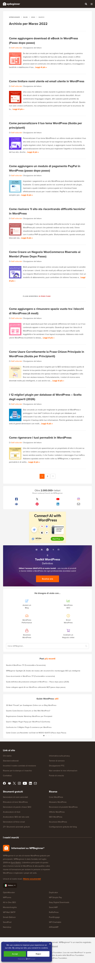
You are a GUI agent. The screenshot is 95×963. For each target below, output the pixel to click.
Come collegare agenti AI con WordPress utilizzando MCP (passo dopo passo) (35, 687)
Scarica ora (47, 578)
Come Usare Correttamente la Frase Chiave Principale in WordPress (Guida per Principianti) (46, 354)
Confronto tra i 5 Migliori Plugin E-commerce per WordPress (29, 727)
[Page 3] (49, 735)
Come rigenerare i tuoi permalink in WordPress (40, 437)
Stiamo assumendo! (32, 878)
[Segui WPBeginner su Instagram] (78, 499)
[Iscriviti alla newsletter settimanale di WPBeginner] (78, 504)
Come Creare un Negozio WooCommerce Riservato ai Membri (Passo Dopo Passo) (44, 254)
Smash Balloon (9, 917)
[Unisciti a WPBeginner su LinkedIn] (58, 504)
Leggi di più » (41, 67)
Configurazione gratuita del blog (63, 826)
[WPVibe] (47, 527)
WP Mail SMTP (9, 912)
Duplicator (53, 892)
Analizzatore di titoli (11, 811)
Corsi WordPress (56, 797)
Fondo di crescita (56, 775)
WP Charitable (55, 922)
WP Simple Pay (55, 897)
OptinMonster (9, 892)
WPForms (7, 897)
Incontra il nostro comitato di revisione (19, 765)
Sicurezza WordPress (58, 821)
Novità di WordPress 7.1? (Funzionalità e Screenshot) (26, 665)
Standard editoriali (11, 760)
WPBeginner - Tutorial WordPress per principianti (11, 3)
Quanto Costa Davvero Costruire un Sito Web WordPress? (28, 710)
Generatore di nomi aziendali (15, 797)
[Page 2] (46, 735)
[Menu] (91, 3)
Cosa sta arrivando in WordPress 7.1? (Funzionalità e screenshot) (30, 676)
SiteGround (53, 946)
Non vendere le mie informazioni (63, 770)
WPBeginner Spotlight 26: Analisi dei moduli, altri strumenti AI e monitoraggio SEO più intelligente (43, 670)
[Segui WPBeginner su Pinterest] (37, 504)
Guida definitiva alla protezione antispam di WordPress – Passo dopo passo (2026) (37, 682)
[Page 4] (51, 735)
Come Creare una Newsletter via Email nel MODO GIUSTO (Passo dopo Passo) (36, 732)
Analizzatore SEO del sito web (16, 816)
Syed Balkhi (16, 862)
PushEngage (54, 917)
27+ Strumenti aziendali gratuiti (16, 826)
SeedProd (7, 922)
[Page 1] (44, 735)
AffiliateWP (53, 927)
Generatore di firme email (14, 821)
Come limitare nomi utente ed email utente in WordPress (46, 81)
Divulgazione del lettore (32, 48)
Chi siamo (7, 755)
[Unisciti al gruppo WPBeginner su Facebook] (16, 504)
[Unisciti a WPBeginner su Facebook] (16, 499)
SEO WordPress (55, 816)
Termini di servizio (57, 760)
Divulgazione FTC (56, 765)
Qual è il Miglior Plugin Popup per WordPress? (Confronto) (28, 721)
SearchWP (53, 907)
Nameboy (7, 927)
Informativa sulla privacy (59, 755)
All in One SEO (9, 902)
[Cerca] (85, 3)
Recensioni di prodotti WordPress (63, 807)
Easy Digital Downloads (59, 902)
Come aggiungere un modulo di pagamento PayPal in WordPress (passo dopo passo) (44, 168)
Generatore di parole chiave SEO (17, 807)
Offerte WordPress (57, 811)
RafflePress (54, 912)
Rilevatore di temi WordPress (15, 802)
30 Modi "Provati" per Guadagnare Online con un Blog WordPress (31, 705)
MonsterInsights (10, 907)
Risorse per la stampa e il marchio (17, 770)
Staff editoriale (16, 48)
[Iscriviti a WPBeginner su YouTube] (58, 499)
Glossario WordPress (57, 802)
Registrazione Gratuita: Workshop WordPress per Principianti (29, 716)
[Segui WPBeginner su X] (37, 499)
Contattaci (7, 775)
